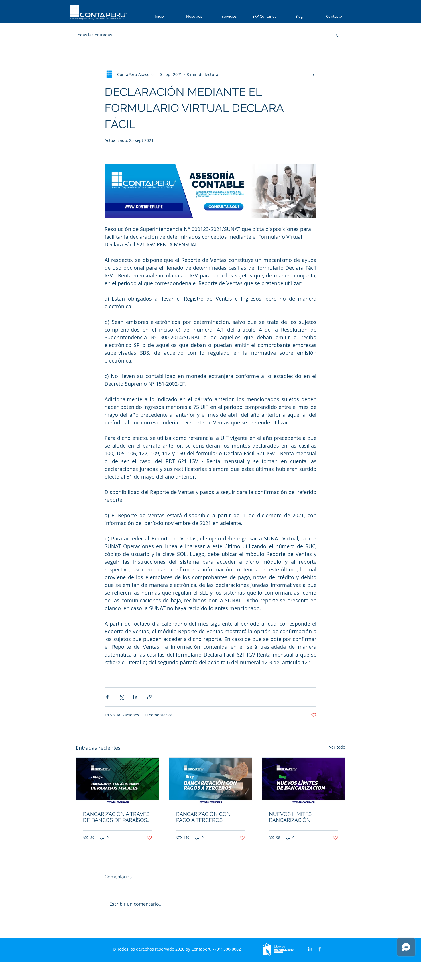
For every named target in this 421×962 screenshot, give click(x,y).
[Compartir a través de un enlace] (149, 697)
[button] (229, 16)
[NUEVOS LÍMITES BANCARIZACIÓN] (303, 781)
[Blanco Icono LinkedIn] (310, 949)
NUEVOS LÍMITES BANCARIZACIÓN (290, 817)
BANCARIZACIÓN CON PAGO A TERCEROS (203, 817)
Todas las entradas (94, 35)
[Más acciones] (313, 74)
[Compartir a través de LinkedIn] (135, 697)
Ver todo (337, 747)
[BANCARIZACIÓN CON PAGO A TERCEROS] (210, 781)
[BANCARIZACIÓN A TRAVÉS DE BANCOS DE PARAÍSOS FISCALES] (117, 781)
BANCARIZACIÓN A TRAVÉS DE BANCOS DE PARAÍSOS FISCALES (116, 817)
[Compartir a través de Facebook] (107, 697)
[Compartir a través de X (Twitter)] (121, 697)
